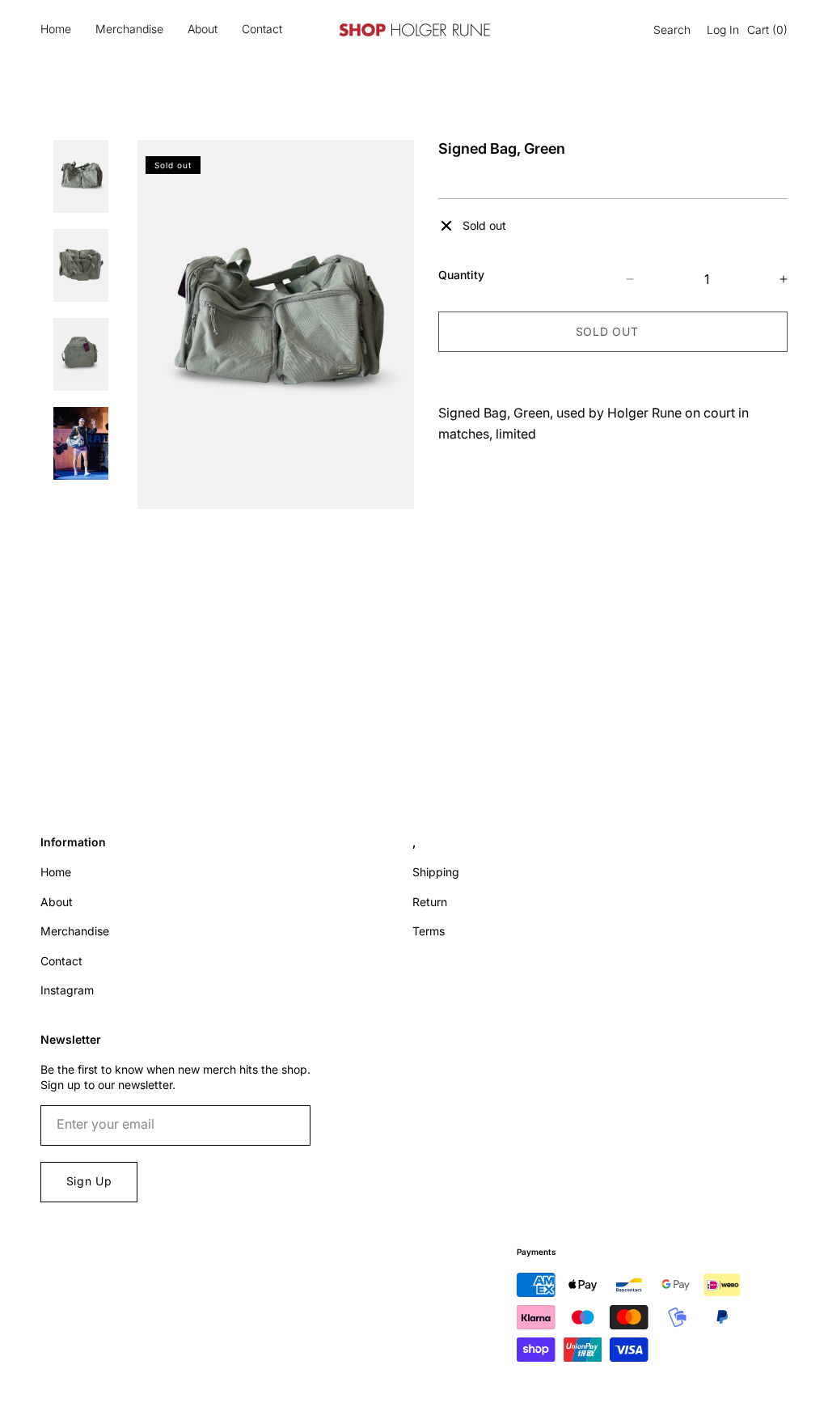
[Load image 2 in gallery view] (80, 265)
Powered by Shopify (94, 1386)
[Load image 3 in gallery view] (80, 354)
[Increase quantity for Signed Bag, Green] (769, 279)
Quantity (461, 275)
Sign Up (89, 1181)
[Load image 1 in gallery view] (80, 176)
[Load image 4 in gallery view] (80, 443)
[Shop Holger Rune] (414, 29)
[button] (668, 29)
